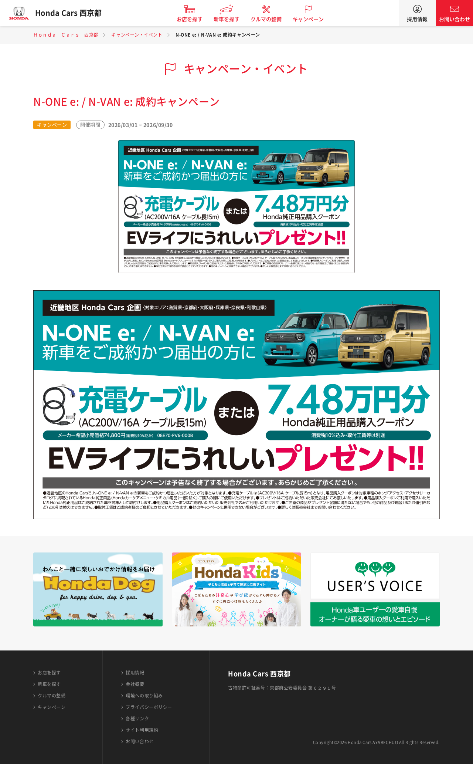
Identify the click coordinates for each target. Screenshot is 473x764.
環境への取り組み (144, 695)
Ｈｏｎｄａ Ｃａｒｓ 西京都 (65, 35)
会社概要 (135, 684)
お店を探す (190, 19)
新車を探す (226, 19)
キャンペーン (308, 19)
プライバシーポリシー (149, 707)
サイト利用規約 (142, 730)
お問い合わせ (454, 19)
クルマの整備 (266, 19)
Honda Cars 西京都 (68, 13)
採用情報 (417, 19)
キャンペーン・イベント (136, 35)
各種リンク (137, 718)
